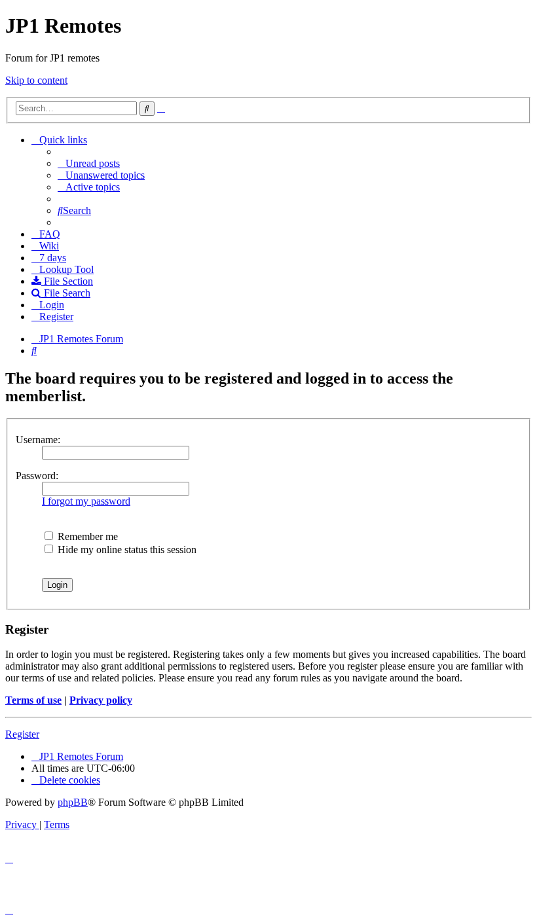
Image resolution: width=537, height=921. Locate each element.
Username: (38, 439)
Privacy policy (100, 700)
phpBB (73, 802)
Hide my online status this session (125, 549)
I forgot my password (86, 501)
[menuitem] (89, 163)
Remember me (86, 536)
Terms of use (33, 700)
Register (22, 734)
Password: (37, 475)
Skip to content (36, 80)
